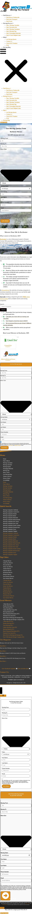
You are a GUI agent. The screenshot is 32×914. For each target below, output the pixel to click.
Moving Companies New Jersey (11, 521)
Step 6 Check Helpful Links (13, 35)
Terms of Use (10, 445)
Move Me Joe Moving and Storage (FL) (13, 617)
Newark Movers (7, 564)
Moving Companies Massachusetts (11, 519)
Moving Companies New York (10, 523)
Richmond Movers (7, 572)
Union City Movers (8, 562)
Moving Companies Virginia (10, 531)
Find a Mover (6, 461)
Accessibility (6, 480)
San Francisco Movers (8, 576)
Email (2, 208)
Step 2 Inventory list (11, 27)
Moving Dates (4, 186)
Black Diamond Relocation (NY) (11, 613)
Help (4, 37)
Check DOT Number (11, 43)
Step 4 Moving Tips (11, 31)
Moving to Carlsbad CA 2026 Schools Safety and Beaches (12, 653)
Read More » (3, 646)
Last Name (3, 197)
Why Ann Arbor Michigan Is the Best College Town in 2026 (13, 648)
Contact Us (9, 41)
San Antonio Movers (8, 578)
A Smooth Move (8, 345)
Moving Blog (6, 47)
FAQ (7, 45)
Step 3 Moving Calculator (13, 29)
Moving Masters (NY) (8, 611)
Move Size (3, 149)
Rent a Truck (6, 472)
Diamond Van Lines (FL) (9, 615)
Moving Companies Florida (10, 513)
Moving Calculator (7, 462)
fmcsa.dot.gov (5, 290)
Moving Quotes (7, 466)
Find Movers (6, 15)
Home (1, 228)
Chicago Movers (7, 561)
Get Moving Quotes (11, 39)
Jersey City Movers (8, 566)
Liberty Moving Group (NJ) (10, 609)
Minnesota (5, 228)
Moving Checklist (7, 464)
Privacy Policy (18, 445)
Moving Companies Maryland (10, 517)
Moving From (4, 138)
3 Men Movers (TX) (8, 604)
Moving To (3, 143)
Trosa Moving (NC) (8, 608)
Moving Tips (6, 470)
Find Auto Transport (11, 19)
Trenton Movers (7, 568)
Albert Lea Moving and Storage (8, 359)
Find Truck (9, 21)
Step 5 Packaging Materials (13, 33)
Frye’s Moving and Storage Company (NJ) (13, 619)
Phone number (4, 202)
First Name (3, 191)
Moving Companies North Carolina (12, 525)
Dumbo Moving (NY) (8, 606)
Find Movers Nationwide (12, 17)
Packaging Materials (8, 468)
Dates (3, 752)
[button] (16, 67)
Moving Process (7, 23)
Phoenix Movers (7, 574)
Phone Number (4, 432)
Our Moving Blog (7, 474)
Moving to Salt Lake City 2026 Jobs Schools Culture (11, 643)
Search (2, 304)
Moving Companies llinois (9, 515)
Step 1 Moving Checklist (12, 25)
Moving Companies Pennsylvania (11, 527)
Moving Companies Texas (9, 529)
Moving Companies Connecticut (11, 511)
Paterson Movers (7, 570)
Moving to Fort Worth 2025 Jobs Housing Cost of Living (12, 658)
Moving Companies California (10, 510)
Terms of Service (7, 476)
